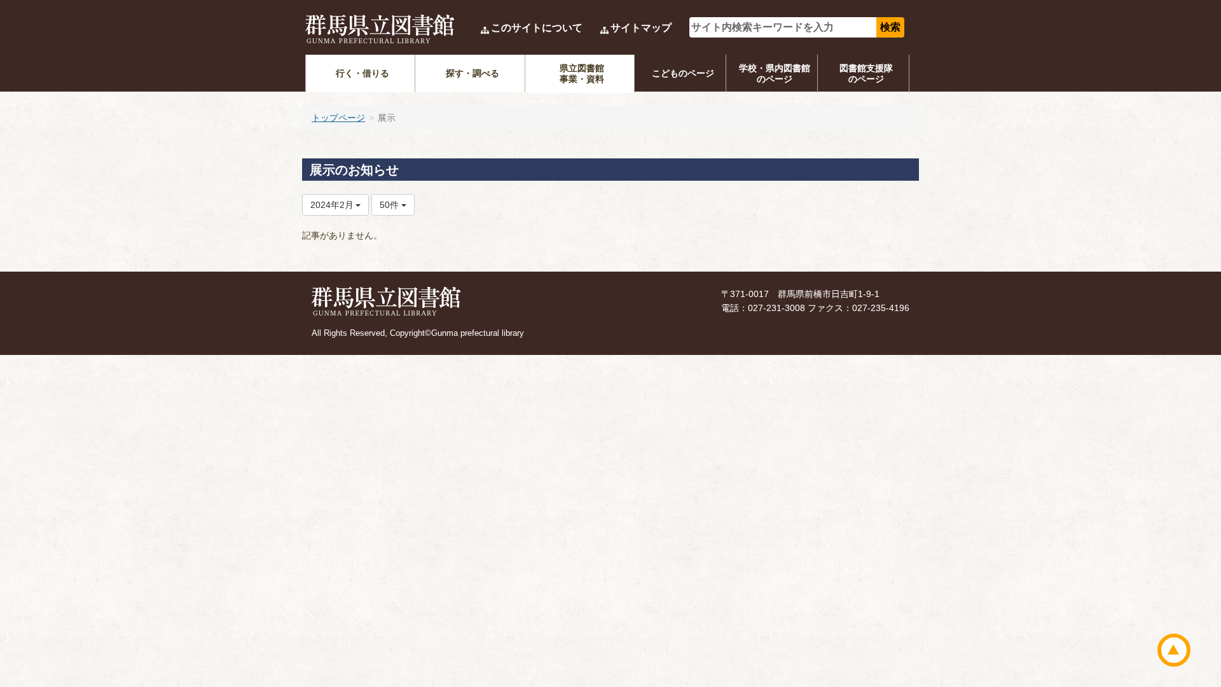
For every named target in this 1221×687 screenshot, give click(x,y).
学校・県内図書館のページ (774, 73)
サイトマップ (641, 27)
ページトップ (1173, 650)
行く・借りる (362, 73)
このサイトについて (537, 27)
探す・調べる (472, 73)
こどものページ (683, 73)
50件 (390, 205)
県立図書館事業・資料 (582, 73)
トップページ (338, 118)
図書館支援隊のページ (866, 73)
